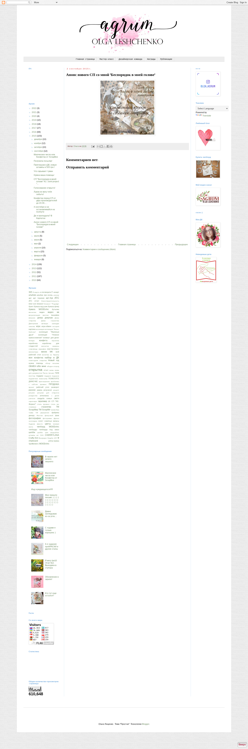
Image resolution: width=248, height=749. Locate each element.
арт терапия (38, 298)
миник (44, 352)
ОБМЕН (32, 366)
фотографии (35, 418)
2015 (34, 136)
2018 (34, 124)
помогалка (43, 379)
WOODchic (44, 444)
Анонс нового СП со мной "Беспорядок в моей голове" (46, 224)
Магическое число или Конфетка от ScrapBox (46, 155)
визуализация (34, 315)
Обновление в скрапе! (52, 578)
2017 (34, 128)
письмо (51, 373)
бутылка (55, 309)
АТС (56, 298)
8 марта (36, 292)
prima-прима (53, 441)
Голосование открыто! (44, 188)
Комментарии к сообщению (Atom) (99, 249)
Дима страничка (50, 321)
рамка (39, 390)
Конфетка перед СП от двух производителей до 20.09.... (45, 200)
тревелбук (55, 410)
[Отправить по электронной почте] (98, 146)
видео (42, 312)
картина (32, 329)
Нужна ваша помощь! (44, 175)
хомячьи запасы (51, 421)
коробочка (33, 343)
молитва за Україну (50, 355)
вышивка (55, 315)
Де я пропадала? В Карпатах (43, 217)
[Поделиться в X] (104, 146)
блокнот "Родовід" (51, 304)
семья (49, 398)
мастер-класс (53, 349)
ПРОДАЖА (54, 384)
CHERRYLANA (52, 435)
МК (51, 352)
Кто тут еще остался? (51, 594)
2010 (34, 280)
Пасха (45, 373)
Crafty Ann (33, 438)
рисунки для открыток (48, 393)
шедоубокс (54, 432)
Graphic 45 (51, 438)
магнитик (45, 346)
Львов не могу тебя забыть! (43, 193)
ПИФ (57, 373)
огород (56, 366)
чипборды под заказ (49, 430)
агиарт (56, 292)
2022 (34, 108)
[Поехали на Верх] (242, 745)
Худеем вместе (36, 424)
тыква (31, 413)
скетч (56, 398)
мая (36, 243)
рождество (33, 396)
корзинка (55, 340)
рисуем (32, 393)
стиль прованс (43, 404)
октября (38, 147)
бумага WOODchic (39, 309)
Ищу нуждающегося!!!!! (42, 489)
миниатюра (33, 352)
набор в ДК (52, 357)
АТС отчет (34, 301)
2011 (34, 276)
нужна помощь (36, 363)
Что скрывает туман (43, 171)
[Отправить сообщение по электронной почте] (93, 146)
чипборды (33, 430)
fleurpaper (43, 438)
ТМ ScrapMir (44, 410)
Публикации (166, 59)
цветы (48, 424)
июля (37, 236)
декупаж (49, 318)
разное (32, 390)
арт (30, 298)
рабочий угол (42, 387)
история (55, 326)
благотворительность (50, 301)
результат (48, 390)
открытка (35, 369)
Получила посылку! (43, 161)
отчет (46, 370)
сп (49, 401)
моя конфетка (36, 357)
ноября (38, 143)
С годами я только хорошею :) (50, 530)
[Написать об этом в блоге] (101, 146)
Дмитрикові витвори (38, 323)
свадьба (40, 398)
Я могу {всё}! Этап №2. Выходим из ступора (51, 564)
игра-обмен (46, 326)
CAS (42, 435)
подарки (39, 376)
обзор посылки (52, 363)
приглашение (44, 381)
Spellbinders (34, 444)
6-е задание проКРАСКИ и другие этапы (51, 546)
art (37, 435)
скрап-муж (33, 401)
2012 (34, 272)
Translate (206, 116)
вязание (32, 318)
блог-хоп (32, 304)
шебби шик (42, 432)
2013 (34, 268)
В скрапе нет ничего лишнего (51, 459)
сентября (39, 151)
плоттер (32, 376)
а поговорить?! (46, 292)
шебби (32, 432)
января (38, 259)
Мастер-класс (107, 59)
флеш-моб (49, 415)
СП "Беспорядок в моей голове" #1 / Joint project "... (46, 181)
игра (38, 326)
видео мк (53, 312)
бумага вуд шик (40, 306)
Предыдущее (181, 244)
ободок (50, 366)
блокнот (40, 304)
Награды (151, 59)
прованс (43, 384)
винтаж (46, 315)
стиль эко (55, 404)
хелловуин (33, 421)
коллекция (40, 329)
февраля (38, 255)
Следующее (73, 244)
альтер (56, 295)
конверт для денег (51, 338)
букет (31, 306)
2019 (34, 120)
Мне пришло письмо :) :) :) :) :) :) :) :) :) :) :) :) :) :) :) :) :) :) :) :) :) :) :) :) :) (52, 500)
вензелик (32, 312)
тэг (37, 413)
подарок (47, 376)
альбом (32, 295)
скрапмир (42, 401)
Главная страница (85, 59)
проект (31, 387)
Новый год (53, 360)
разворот (55, 387)
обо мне (41, 366)
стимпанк (32, 407)
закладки (55, 323)
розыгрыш (44, 396)
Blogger (145, 724)
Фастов (40, 415)
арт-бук (49, 298)
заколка (32, 326)
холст (40, 421)
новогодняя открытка (38, 360)
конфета (43, 340)
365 (30, 292)
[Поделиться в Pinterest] (111, 146)
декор (40, 318)
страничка (46, 407)
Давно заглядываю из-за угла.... (51, 513)
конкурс (32, 340)
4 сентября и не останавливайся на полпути (44, 209)
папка (51, 370)
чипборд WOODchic (48, 427)
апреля (38, 248)
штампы (32, 435)
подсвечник (33, 379)
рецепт (56, 390)
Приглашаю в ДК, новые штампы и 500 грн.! (45, 166)
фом (57, 415)
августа (38, 232)
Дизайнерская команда (130, 59)
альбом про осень (45, 295)
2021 (34, 112)
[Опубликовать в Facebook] (108, 146)
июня (37, 240)
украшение (44, 413)
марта (37, 251)
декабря (38, 139)
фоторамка (47, 418)
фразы (56, 418)
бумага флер (53, 306)
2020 (34, 116)
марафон (42, 349)
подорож (55, 376)
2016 (34, 132)
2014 (34, 264)
